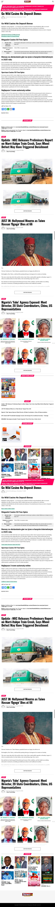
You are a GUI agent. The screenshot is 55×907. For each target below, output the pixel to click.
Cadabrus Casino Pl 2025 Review (9, 581)
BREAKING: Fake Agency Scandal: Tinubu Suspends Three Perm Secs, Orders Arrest (21, 419)
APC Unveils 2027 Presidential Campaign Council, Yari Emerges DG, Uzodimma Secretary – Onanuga (24, 415)
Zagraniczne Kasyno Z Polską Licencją (10, 34)
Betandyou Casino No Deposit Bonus (10, 36)
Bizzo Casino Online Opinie (8, 508)
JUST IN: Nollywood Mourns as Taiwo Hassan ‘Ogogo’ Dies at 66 (16, 408)
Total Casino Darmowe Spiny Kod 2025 (10, 544)
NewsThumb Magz (11, 151)
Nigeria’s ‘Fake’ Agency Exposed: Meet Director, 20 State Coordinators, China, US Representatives (24, 412)
